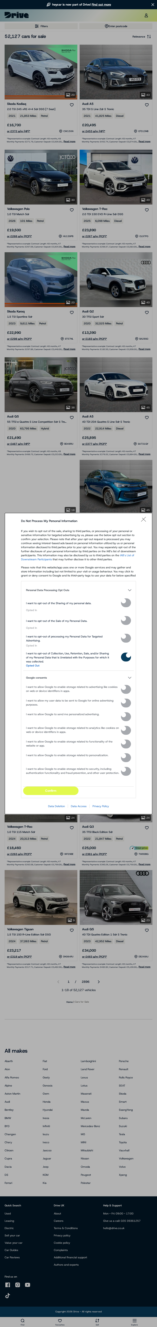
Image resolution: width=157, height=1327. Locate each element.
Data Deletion (56, 806)
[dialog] (78, 663)
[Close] (144, 521)
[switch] (126, 602)
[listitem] (78, 590)
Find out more (101, 5)
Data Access (79, 806)
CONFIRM (50, 791)
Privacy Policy (100, 806)
